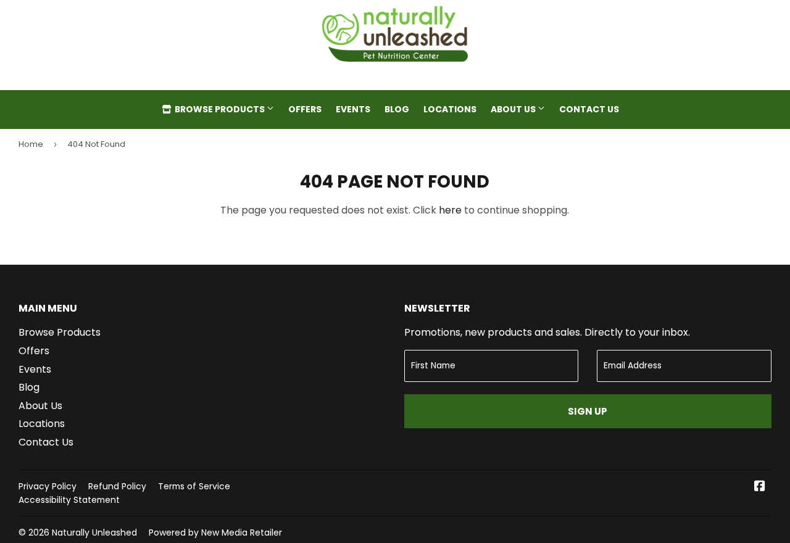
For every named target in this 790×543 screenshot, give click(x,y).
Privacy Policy (48, 486)
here (450, 210)
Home (31, 144)
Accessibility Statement (69, 500)
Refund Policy (117, 486)
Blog (397, 109)
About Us (514, 109)
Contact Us (589, 109)
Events (353, 109)
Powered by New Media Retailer (215, 532)
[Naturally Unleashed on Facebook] (759, 487)
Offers (305, 109)
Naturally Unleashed (94, 532)
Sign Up (587, 411)
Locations (449, 109)
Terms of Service (194, 486)
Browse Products (220, 109)
